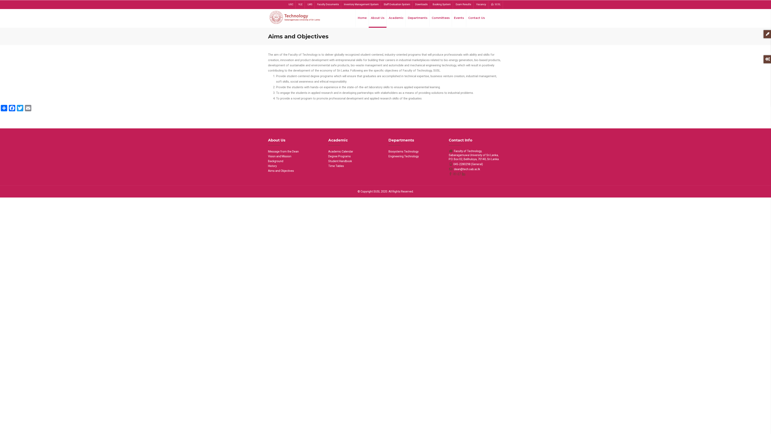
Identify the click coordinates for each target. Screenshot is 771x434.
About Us (377, 18)
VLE (300, 4)
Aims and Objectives (281, 170)
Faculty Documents (328, 4)
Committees (441, 18)
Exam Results (463, 4)
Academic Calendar (340, 151)
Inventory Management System (361, 4)
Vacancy (481, 4)
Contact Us (476, 18)
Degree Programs (339, 156)
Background (275, 161)
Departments (417, 18)
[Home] (295, 17)
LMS (310, 4)
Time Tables (336, 166)
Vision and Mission (279, 156)
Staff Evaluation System (397, 4)
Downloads (421, 4)
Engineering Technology (404, 156)
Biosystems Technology (404, 151)
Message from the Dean (283, 151)
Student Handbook (340, 161)
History (272, 166)
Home (362, 18)
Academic (396, 18)
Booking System (442, 4)
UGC (291, 4)
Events (459, 18)
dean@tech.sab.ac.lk (466, 169)
